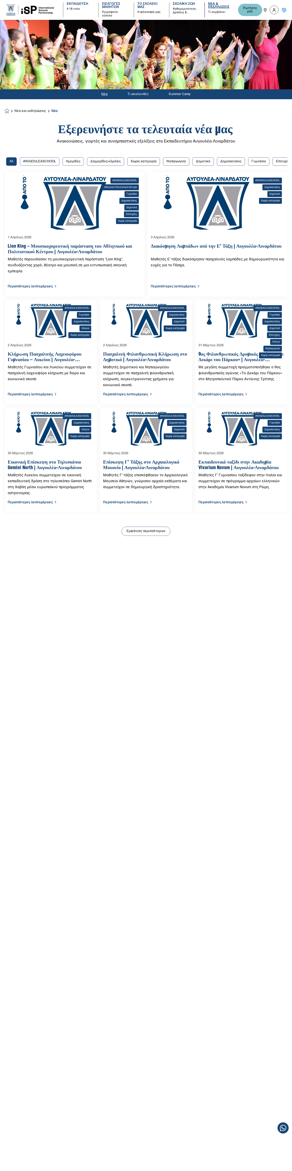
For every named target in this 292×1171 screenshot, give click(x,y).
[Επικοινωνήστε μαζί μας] (265, 10)
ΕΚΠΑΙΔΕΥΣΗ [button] (77, 4)
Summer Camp (180, 94)
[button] (274, 10)
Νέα (104, 94)
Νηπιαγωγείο (176, 161)
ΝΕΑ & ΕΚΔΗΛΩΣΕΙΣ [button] (218, 5)
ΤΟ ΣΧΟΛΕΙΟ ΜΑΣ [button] (147, 5)
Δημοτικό (203, 161)
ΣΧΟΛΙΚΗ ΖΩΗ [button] (184, 4)
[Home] (30, 10)
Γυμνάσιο (258, 161)
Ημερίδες (73, 161)
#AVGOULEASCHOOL (39, 161)
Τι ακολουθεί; (138, 94)
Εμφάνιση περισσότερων (146, 531)
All (11, 161)
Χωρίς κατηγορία (144, 161)
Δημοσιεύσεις (231, 161)
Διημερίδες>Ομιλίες (105, 161)
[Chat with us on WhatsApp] (283, 1128)
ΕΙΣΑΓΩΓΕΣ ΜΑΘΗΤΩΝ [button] (111, 5)
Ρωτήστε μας (250, 10)
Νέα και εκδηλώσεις (30, 111)
